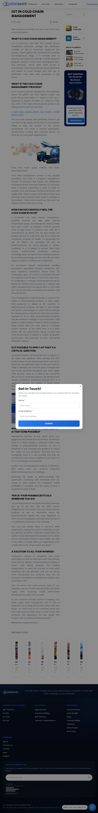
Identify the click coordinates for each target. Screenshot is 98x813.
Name (22, 400)
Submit (49, 423)
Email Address (25, 411)
